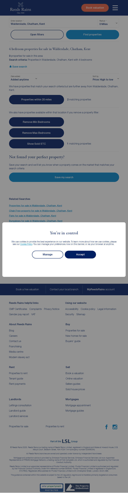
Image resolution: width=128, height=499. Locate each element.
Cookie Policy (26, 244)
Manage (47, 254)
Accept (80, 254)
